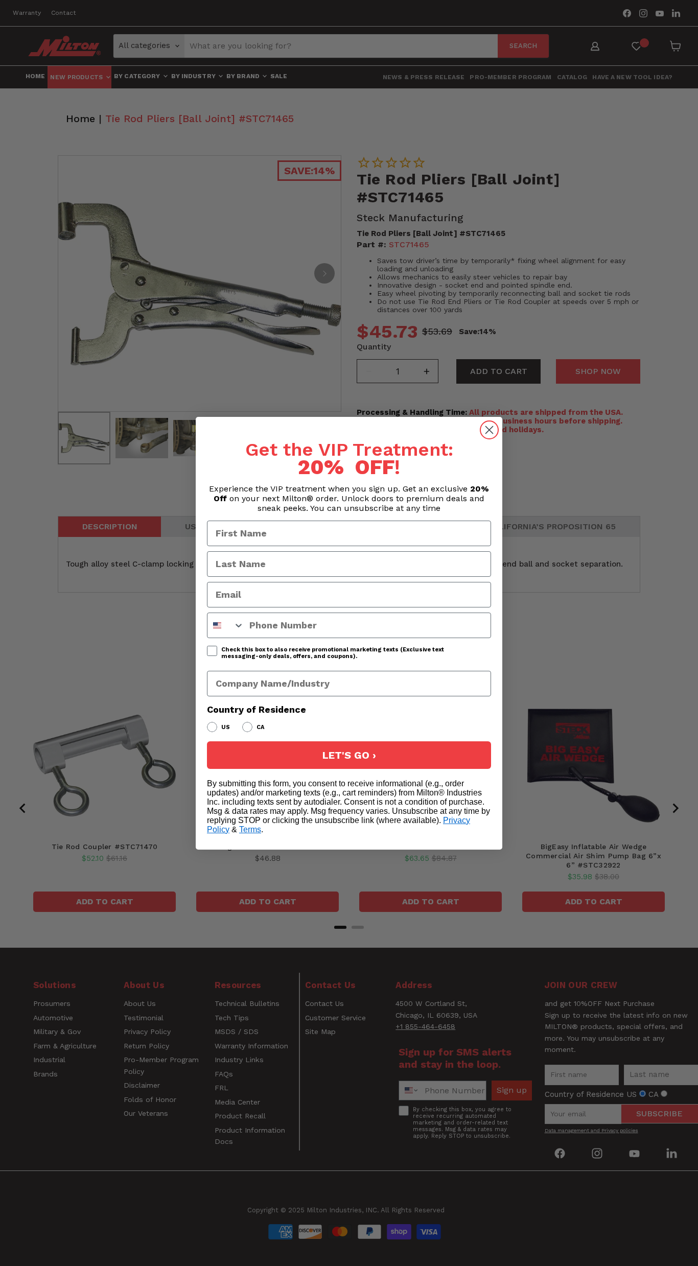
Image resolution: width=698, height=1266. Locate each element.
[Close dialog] (489, 430)
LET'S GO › (349, 755)
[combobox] (225, 625)
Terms (250, 829)
